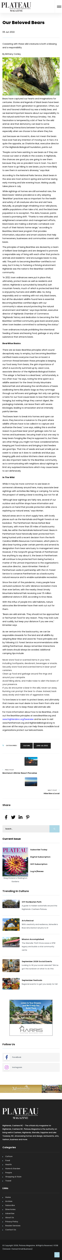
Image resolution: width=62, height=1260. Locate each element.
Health (8, 1164)
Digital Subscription (40, 856)
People (8, 1172)
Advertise (9, 1213)
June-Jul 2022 (42, 746)
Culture (26, 746)
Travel (8, 1180)
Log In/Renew (37, 871)
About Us (9, 1217)
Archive (8, 1201)
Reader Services (12, 1225)
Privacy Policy (11, 1221)
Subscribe (10, 1205)
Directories (10, 1209)
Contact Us (10, 1229)
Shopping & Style (13, 1176)
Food (7, 1160)
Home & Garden (12, 1168)
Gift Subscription (38, 864)
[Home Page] (16, 3)
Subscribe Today (38, 849)
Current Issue (11, 839)
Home (8, 1197)
